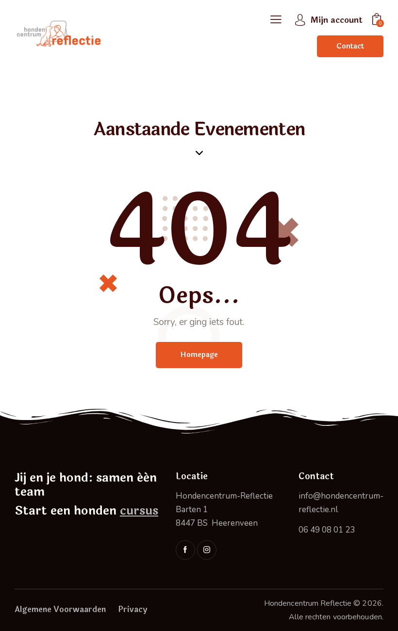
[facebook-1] (185, 550)
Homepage (199, 354)
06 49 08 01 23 (326, 529)
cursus (139, 511)
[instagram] (206, 550)
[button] (276, 20)
